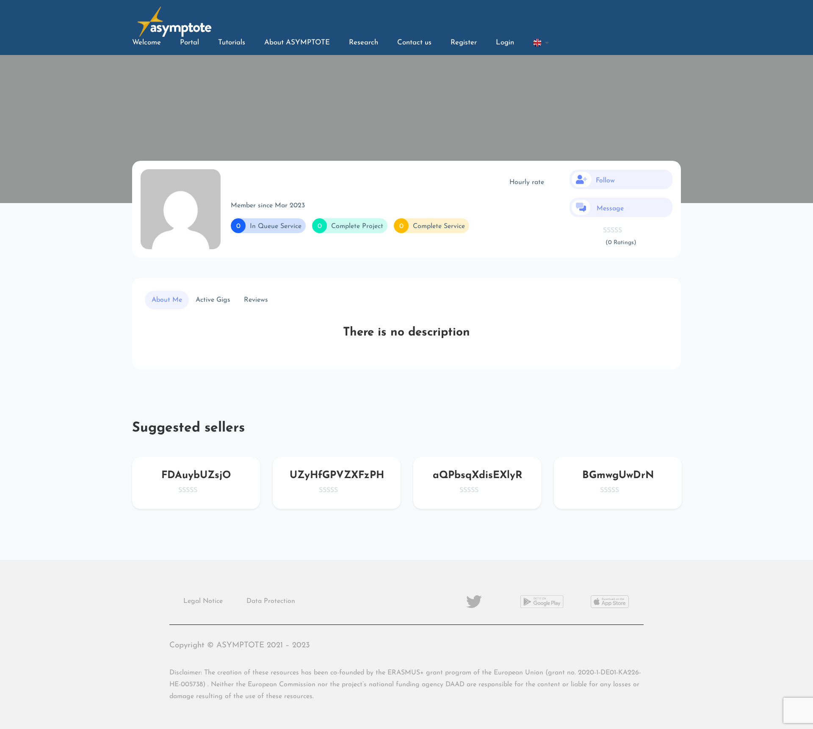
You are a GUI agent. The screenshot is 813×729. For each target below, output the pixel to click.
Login (505, 42)
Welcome (146, 42)
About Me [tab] (167, 300)
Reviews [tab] (256, 300)
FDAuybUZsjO (196, 475)
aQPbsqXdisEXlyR (477, 475)
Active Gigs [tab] (213, 300)
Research (363, 42)
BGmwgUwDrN (618, 475)
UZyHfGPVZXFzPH (337, 475)
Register (464, 42)
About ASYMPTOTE (297, 42)
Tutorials (231, 42)
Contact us (414, 42)
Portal (189, 42)
